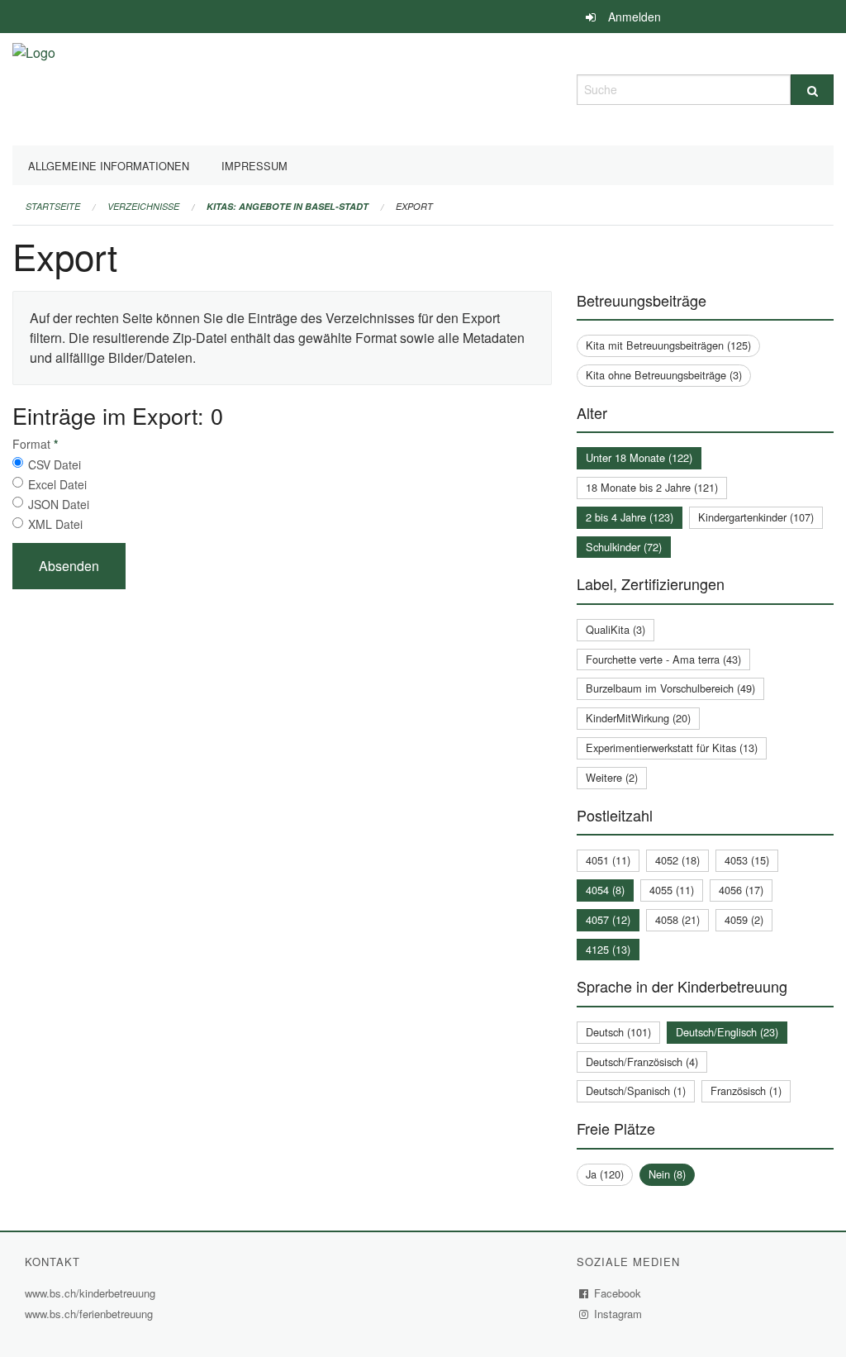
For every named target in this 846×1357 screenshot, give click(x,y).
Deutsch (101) (618, 1032)
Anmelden (634, 16)
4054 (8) (605, 890)
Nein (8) (667, 1174)
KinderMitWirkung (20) (638, 718)
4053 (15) (747, 860)
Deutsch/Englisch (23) (727, 1032)
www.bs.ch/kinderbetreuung (92, 1293)
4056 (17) (741, 890)
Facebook (618, 1293)
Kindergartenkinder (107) (756, 517)
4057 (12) (608, 919)
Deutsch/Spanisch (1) (636, 1090)
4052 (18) (677, 860)
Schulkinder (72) (624, 547)
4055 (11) (671, 890)
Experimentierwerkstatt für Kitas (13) (672, 747)
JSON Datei (58, 504)
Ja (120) (605, 1174)
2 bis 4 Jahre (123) (629, 517)
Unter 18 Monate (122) (639, 457)
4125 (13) (608, 949)
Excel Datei (57, 484)
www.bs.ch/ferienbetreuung (91, 1313)
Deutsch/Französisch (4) (642, 1061)
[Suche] (812, 89)
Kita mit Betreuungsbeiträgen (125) (668, 345)
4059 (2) (744, 919)
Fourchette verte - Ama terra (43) (663, 659)
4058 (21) (677, 919)
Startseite (53, 206)
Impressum (254, 166)
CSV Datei (54, 464)
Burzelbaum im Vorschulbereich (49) (670, 688)
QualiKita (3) (615, 629)
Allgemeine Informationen (108, 166)
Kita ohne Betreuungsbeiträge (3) (664, 375)
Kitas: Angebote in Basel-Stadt (287, 206)
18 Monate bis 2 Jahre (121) (652, 487)
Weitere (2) (612, 777)
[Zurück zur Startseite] (33, 87)
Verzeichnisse (143, 206)
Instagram (618, 1313)
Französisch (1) (746, 1090)
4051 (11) (608, 860)
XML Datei (55, 524)
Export (414, 206)
